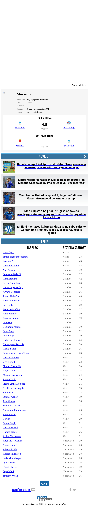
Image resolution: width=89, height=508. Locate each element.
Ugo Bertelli (9, 361)
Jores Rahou (9, 414)
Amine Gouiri (10, 445)
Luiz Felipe (8, 335)
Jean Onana (9, 401)
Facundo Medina (11, 309)
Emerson (7, 322)
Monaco (20, 145)
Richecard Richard (12, 340)
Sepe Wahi (8, 471)
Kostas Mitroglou (12, 453)
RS (80, 4)
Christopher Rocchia (13, 344)
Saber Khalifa (10, 449)
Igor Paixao (9, 462)
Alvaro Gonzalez (11, 291)
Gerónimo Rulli (11, 265)
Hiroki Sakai (9, 348)
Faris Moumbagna (12, 458)
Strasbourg (69, 127)
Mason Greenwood (12, 374)
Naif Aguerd (9, 269)
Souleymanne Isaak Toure (16, 353)
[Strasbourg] (69, 123)
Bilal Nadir (8, 392)
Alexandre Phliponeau (14, 410)
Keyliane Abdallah (12, 440)
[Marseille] (20, 123)
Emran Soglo (9, 423)
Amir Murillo (10, 313)
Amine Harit (9, 379)
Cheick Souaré (10, 427)
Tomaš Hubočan (11, 296)
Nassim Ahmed (11, 357)
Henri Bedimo (10, 278)
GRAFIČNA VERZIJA (21, 490)
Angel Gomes (10, 370)
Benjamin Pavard (12, 326)
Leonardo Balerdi (12, 274)
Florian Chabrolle (12, 366)
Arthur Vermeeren (12, 436)
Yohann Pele (9, 261)
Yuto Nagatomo (11, 318)
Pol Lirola (8, 304)
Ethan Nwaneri (10, 396)
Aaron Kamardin (11, 300)
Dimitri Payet (10, 466)
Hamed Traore (10, 431)
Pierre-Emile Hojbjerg (14, 383)
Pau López (8, 252)
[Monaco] (20, 141)
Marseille (20, 127)
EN (84, 4)
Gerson (6, 418)
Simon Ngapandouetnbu (15, 256)
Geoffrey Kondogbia (13, 388)
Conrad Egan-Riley (13, 287)
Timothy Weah (10, 475)
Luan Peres (8, 331)
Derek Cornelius (11, 283)
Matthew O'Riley (12, 405)
